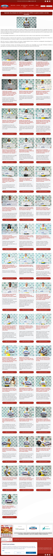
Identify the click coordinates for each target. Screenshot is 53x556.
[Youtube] (49, 1)
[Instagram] (45, 1)
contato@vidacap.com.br (24, 539)
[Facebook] (47, 1)
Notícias (18, 5)
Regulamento (31, 5)
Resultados (13, 5)
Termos (36, 5)
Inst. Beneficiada (24, 5)
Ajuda (24, 6)
